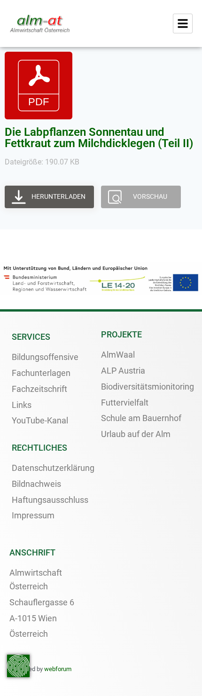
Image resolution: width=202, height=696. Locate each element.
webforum (57, 669)
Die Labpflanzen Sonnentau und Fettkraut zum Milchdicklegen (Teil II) (99, 137)
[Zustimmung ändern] (18, 666)
